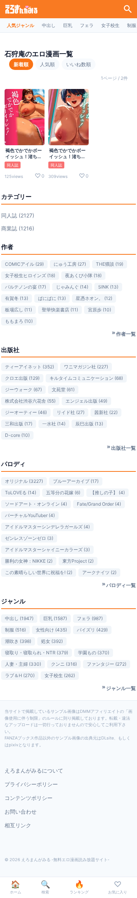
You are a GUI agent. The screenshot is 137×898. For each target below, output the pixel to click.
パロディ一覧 (121, 585)
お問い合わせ (21, 811)
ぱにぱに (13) (52, 298)
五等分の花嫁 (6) (63, 492)
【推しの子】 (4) (107, 492)
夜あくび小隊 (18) (83, 275)
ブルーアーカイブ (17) (76, 481)
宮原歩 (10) (99, 310)
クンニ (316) (64, 664)
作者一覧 (126, 334)
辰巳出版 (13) (89, 424)
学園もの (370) (93, 652)
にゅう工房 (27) (70, 264)
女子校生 (110, 25)
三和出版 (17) (18, 424)
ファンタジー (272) (106, 664)
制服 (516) (15, 630)
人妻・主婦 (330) (23, 664)
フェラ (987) (90, 618)
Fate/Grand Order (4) (99, 504)
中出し (49, 25)
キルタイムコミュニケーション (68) (86, 378)
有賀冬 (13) (16, 298)
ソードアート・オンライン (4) (36, 504)
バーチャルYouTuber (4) (30, 515)
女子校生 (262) (60, 675)
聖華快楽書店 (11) (60, 310)
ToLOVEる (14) (20, 492)
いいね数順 (78, 64)
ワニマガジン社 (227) (86, 367)
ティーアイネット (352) (29, 367)
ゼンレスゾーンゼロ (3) (29, 538)
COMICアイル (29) (24, 264)
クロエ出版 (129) (22, 378)
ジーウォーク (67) (23, 389)
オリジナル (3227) (24, 481)
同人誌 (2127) (17, 215)
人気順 (47, 64)
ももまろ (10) (19, 321)
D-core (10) (17, 435)
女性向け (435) (51, 630)
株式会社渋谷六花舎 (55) (30, 401)
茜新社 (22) (106, 412)
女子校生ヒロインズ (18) (30, 275)
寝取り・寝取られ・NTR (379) (36, 652)
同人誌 (12, 165)
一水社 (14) (53, 424)
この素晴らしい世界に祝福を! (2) (38, 572)
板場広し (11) (18, 310)
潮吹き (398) (18, 641)
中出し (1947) (19, 618)
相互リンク (18, 825)
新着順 (21, 64)
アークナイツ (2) (99, 572)
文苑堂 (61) (63, 389)
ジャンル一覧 (121, 688)
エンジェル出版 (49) (86, 401)
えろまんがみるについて (34, 770)
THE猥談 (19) (109, 264)
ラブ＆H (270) (20, 675)
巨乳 (67, 25)
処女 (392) (52, 641)
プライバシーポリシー (31, 784)
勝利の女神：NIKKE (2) (29, 561)
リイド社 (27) (70, 412)
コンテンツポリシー (29, 798)
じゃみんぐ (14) (72, 287)
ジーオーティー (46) (26, 412)
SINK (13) (108, 287)
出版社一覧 (123, 448)
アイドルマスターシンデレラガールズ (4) (47, 527)
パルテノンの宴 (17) (25, 287)
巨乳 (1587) (55, 618)
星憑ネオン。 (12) (94, 298)
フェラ (87, 25)
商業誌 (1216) (17, 228)
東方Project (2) (78, 561)
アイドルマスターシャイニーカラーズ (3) (47, 549)
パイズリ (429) (92, 630)
